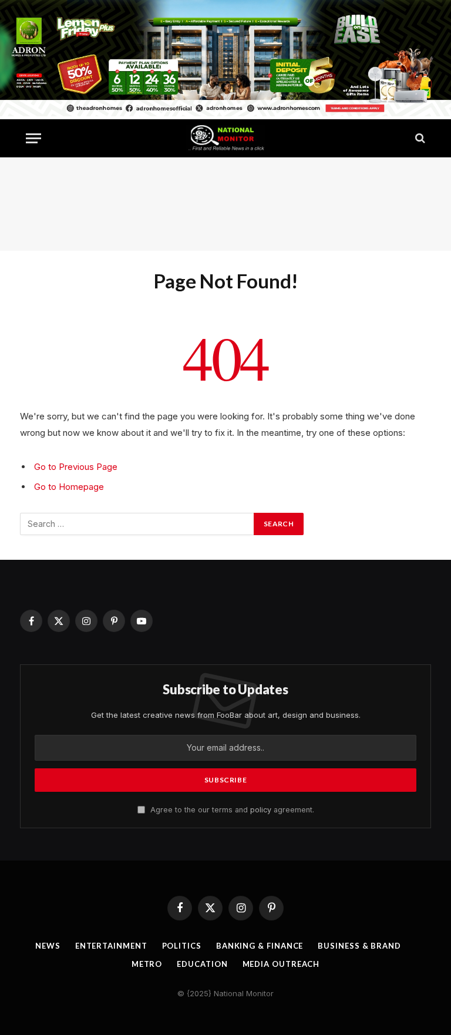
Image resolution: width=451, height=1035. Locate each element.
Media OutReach (281, 964)
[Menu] (33, 138)
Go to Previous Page (75, 466)
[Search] (419, 138)
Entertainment (111, 945)
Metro (147, 964)
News (47, 945)
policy (260, 809)
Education (202, 964)
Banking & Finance (259, 945)
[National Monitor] (225, 138)
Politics (181, 945)
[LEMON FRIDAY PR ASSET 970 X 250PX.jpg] (225, 113)
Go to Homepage (69, 486)
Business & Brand (359, 945)
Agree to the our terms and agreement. (231, 809)
